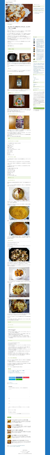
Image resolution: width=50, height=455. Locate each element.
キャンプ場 (41, 92)
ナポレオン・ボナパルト (37, 95)
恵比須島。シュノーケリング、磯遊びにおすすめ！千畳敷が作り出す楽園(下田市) (40, 43)
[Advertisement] (38, 25)
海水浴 (39, 101)
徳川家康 (36, 100)
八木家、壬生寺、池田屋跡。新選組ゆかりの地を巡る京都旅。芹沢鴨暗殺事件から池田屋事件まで (40, 46)
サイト (9, 403)
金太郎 (34, 103)
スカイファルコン (9, 2)
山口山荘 (41, 99)
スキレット (9, 383)
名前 (9, 398)
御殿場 (34, 100)
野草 (43, 102)
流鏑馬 (37, 101)
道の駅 (40, 102)
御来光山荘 (43, 99)
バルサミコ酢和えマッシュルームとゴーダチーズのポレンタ (19, 435)
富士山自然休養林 (38, 99)
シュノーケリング (40, 93)
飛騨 (39, 103)
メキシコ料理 (15, 383)
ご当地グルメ (35, 92)
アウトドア (34, 77)
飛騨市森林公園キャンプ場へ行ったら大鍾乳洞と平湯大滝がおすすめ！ (40, 52)
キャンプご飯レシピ (10, 382)
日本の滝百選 (40, 100)
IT (33, 76)
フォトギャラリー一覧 (36, 88)
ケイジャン (35, 93)
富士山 (35, 99)
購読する (36, 108)
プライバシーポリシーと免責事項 (25, 452)
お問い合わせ (34, 106)
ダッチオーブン (12, 383)
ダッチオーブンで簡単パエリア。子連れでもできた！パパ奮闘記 (16, 370)
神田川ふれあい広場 (35, 102)
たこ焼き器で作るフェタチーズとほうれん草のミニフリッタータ (20, 440)
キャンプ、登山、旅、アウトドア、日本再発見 (25, 451)
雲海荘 (36, 103)
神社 (37, 102)
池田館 (36, 101)
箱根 (38, 102)
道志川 (42, 102)
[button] (13, 57)
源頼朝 (42, 101)
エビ (38, 92)
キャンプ (35, 78)
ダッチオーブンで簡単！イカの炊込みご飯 (14, 371)
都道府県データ (35, 84)
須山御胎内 (38, 103)
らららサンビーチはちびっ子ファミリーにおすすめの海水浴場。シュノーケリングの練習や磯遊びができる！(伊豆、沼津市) (38, 69)
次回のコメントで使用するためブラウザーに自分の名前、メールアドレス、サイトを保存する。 (19, 407)
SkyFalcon (31, 453)
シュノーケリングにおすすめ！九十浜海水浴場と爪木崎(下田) (17, 445)
